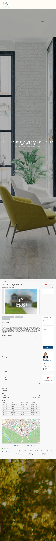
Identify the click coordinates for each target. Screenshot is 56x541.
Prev (3, 301)
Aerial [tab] (4, 417)
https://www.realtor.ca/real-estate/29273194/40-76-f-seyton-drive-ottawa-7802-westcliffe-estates (18, 445)
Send (47, 347)
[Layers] (38, 421)
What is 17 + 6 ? (46, 341)
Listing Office (44, 453)
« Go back (4, 281)
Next (39, 301)
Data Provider (30, 453)
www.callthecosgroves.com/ (47, 360)
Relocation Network (43, 17)
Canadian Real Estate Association (8, 451)
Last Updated (17, 453)
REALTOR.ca (5, 449)
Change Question (45, 344)
